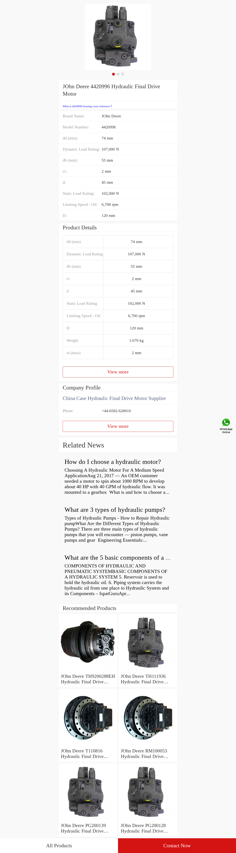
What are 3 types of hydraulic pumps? (115, 509)
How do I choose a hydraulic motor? (113, 461)
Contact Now (177, 845)
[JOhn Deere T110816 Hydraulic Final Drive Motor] (88, 745)
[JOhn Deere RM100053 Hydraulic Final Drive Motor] (148, 745)
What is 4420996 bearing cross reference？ (88, 106)
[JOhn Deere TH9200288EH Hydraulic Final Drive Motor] (88, 670)
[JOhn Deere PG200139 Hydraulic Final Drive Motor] (88, 820)
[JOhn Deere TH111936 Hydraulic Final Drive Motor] (148, 670)
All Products (59, 845)
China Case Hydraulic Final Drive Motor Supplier (114, 398)
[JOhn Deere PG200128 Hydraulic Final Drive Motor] (148, 820)
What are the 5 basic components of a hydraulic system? (139, 557)
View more (118, 372)
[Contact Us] (226, 426)
